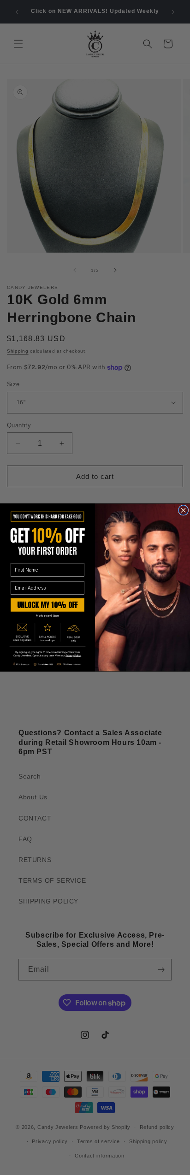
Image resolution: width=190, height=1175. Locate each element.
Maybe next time (47, 616)
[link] (47, 654)
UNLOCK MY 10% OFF (47, 604)
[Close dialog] (183, 510)
